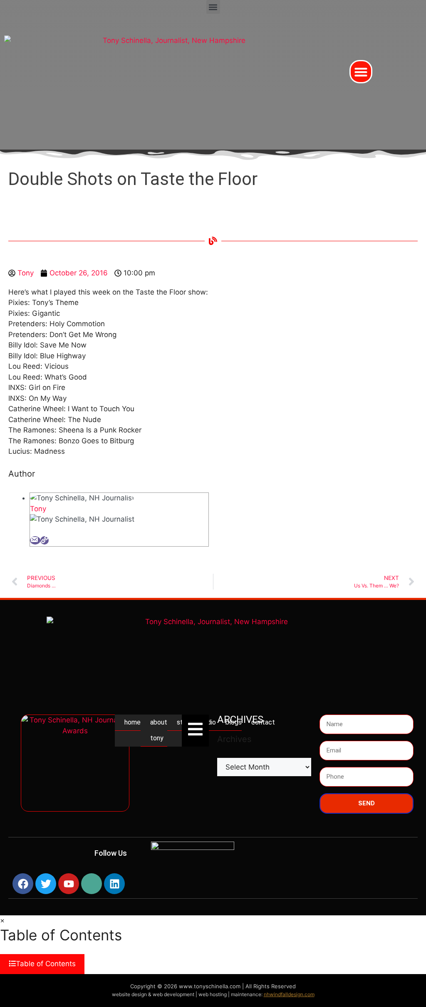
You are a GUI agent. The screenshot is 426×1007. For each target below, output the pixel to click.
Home (132, 722)
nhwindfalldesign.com (289, 994)
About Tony (158, 730)
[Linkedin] (114, 883)
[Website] (44, 540)
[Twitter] (45, 883)
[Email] (35, 540)
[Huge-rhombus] (91, 883)
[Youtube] (68, 883)
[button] (213, 7)
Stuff (184, 722)
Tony (38, 509)
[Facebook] (22, 883)
